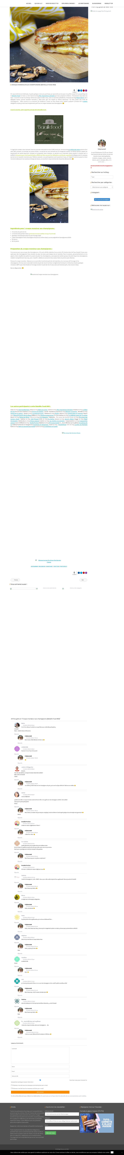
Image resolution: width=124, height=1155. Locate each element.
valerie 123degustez (27, 767)
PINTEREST (63, 566)
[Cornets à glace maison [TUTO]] (97, 1123)
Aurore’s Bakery (69, 419)
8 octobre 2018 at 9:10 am (32, 926)
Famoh (57, 413)
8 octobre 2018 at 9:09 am (32, 856)
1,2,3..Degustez (43, 417)
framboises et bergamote (41, 424)
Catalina (23, 957)
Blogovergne (96, 3)
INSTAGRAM (34, 566)
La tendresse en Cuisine (50, 426)
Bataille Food (16, 96)
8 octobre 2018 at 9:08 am (32, 832)
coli (22, 979)
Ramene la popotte (71, 411)
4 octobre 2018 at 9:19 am (29, 843)
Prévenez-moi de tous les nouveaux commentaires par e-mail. (30, 1085)
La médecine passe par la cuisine (77, 415)
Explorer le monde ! (68, 3)
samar (23, 793)
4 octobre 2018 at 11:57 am (29, 877)
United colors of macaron (75, 413)
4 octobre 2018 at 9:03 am (29, 823)
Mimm (23, 895)
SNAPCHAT (49, 566)
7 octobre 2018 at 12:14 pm (29, 1001)
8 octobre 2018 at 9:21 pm (29, 1023)
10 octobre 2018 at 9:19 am (32, 1032)
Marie (23, 723)
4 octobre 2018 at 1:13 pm (29, 897)
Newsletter (109, 3)
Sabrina (23, 875)
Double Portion (34, 423)
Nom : (46, 1125)
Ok (112, 1152)
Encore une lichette (37, 411)
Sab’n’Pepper (35, 419)
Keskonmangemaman (47, 415)
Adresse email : (49, 1111)
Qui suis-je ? (38, 3)
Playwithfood (62, 424)
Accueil (28, 3)
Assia (22, 915)
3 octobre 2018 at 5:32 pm (29, 725)
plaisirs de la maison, (17, 413)
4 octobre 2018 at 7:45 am (32, 810)
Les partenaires (83, 3)
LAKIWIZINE (24, 747)
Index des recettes (52, 3)
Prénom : (47, 1118)
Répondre (16, 734)
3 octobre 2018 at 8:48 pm (29, 769)
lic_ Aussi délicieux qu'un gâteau (31, 1021)
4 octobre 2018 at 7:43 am (32, 738)
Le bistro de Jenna (74, 149)
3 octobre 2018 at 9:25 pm (29, 794)
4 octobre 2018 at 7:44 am (32, 783)
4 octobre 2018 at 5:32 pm (29, 959)
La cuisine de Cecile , (38, 413)
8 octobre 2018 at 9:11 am (32, 990)
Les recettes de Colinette (57, 421)
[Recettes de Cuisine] (97, 209)
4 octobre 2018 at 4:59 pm (29, 937)
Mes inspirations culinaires (47, 96)
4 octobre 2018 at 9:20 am (29, 867)
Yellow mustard (34, 421)
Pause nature (80, 97)
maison (85, 101)
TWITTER (56, 566)
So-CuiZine (51, 419)
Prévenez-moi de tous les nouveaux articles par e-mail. (28, 1088)
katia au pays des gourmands (27, 426)
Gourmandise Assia (24, 410)
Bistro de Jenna (42, 410)
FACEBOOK (42, 566)
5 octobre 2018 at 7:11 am (29, 981)
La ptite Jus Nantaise (81, 424)
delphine (23, 935)
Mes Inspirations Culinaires (65, 410)
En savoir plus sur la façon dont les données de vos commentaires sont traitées (63, 1096)
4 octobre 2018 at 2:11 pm (29, 917)
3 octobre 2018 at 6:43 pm (29, 749)
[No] (122, 1152)
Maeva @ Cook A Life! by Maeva (22, 415)
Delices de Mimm (24, 417)
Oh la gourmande (54, 423)
